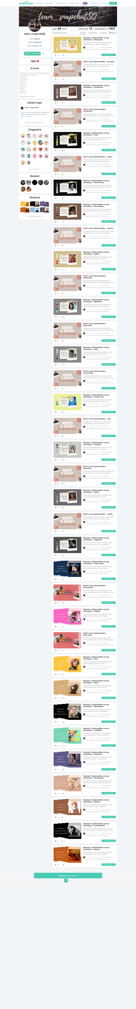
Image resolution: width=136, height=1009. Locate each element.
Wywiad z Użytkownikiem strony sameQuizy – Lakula (96, 491)
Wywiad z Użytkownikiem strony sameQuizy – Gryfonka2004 (96, 825)
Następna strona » (68, 875)
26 (64, 746)
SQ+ (85, 3)
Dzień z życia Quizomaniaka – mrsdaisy (98, 61)
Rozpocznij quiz (108, 55)
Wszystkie (83, 33)
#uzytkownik (106, 71)
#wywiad (103, 49)
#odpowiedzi (109, 47)
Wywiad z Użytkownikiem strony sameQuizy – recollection (96, 86)
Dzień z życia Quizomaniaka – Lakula (97, 157)
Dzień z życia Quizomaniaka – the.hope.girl (94, 586)
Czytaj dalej (28, 116)
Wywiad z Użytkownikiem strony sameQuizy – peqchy (96, 253)
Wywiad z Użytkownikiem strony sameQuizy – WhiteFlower (96, 705)
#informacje (89, 71)
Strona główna (92, 33)
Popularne (40, 3)
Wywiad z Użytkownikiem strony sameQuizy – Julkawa (96, 801)
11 (64, 531)
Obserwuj (33, 53)
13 (64, 817)
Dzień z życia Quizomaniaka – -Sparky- (98, 228)
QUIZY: (56, 29)
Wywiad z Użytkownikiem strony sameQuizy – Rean (96, 658)
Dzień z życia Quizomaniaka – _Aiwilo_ (98, 514)
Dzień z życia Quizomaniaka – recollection (94, 110)
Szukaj (95, 3)
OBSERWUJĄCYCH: (104, 29)
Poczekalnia (103, 33)
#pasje (93, 71)
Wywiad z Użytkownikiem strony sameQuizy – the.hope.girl (96, 777)
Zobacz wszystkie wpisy (34, 122)
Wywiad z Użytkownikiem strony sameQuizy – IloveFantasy (96, 181)
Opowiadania (75, 3)
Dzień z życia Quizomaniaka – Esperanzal (94, 324)
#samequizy (93, 49)
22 (64, 150)
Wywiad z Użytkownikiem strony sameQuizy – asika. (96, 348)
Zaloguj (104, 3)
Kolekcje (113, 33)
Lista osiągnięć (34, 169)
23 (64, 484)
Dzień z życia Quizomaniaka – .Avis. (97, 419)
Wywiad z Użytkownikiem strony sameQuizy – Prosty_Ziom (96, 563)
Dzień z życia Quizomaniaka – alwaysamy (94, 277)
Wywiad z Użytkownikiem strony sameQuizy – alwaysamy (96, 39)
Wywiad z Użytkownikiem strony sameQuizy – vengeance (96, 539)
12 (64, 126)
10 (64, 174)
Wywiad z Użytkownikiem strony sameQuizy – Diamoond (96, 753)
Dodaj (113, 3)
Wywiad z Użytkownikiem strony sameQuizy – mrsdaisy (96, 443)
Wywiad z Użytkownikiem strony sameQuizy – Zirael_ (96, 134)
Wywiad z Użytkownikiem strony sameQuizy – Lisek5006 (96, 729)
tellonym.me (37, 46)
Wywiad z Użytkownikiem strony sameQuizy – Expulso (96, 848)
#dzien (107, 69)
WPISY (64, 29)
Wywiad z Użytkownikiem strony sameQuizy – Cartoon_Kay (96, 396)
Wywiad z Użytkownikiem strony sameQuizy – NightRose (96, 301)
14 (64, 460)
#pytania (88, 49)
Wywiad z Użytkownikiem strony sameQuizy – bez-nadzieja (96, 205)
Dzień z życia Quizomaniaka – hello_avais (94, 634)
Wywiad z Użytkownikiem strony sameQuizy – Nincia (96, 682)
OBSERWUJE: (85, 29)
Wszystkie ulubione (34, 216)
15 (64, 365)
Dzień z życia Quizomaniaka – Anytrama (94, 467)
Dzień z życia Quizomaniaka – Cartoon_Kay (94, 372)
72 (65, 55)
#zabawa (107, 49)
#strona (98, 49)
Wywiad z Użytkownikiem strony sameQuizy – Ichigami (96, 610)
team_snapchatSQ (32, 107)
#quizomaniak (99, 71)
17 (64, 269)
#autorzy (103, 47)
